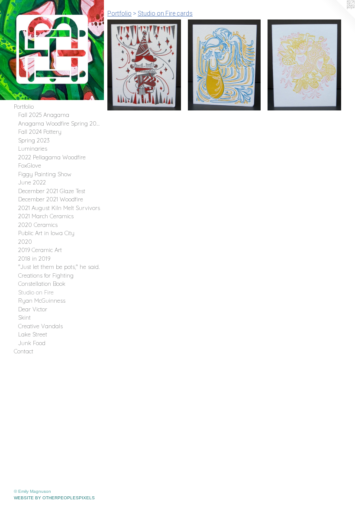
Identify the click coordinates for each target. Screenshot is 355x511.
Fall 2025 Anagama (43, 114)
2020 (25, 241)
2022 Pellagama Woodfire (52, 157)
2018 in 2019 (34, 258)
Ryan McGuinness (41, 300)
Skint (24, 317)
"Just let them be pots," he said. (59, 266)
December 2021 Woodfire (50, 199)
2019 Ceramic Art (40, 249)
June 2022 (32, 182)
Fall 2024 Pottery (39, 131)
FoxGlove (29, 165)
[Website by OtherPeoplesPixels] (337, 17)
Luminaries (32, 148)
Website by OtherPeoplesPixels (54, 497)
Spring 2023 (34, 140)
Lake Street (32, 334)
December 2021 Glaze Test (51, 191)
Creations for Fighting (46, 275)
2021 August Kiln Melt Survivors (59, 207)
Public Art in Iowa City (46, 233)
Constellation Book (41, 283)
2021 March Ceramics (46, 216)
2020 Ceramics (38, 224)
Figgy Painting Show (44, 174)
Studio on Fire (36, 292)
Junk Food (31, 343)
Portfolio (24, 106)
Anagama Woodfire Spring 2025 (59, 123)
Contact (23, 351)
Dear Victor (32, 309)
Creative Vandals (40, 326)
